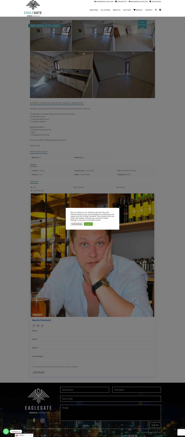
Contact (148, 10)
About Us (116, 10)
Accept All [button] (88, 224)
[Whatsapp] (6, 431)
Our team (127, 10)
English (21, 435)
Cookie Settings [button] (77, 224)
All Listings (105, 10)
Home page (93, 10)
